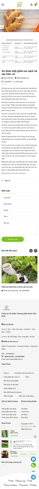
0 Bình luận (19, 81)
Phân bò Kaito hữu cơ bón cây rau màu (17, 287)
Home (12, 21)
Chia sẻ (6, 373)
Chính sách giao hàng (9, 414)
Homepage (23, 454)
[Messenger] (33, 459)
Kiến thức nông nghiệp (11, 381)
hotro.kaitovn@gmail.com (14, 359)
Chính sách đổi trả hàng (9, 417)
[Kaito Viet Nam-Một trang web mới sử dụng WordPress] (19, 4)
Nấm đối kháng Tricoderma (13, 392)
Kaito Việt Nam (8, 78)
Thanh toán (25, 411)
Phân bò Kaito (8, 396)
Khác (27, 377)
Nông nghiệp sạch (21, 21)
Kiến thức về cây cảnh (11, 384)
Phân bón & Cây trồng (11, 290)
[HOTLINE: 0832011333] (33, 465)
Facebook (32, 454)
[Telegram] (33, 477)
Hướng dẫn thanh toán (9, 411)
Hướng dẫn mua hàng (9, 409)
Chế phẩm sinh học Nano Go (24, 373)
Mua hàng (24, 417)
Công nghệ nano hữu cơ (12, 377)
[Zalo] (33, 471)
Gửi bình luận (13, 239)
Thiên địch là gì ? (14, 432)
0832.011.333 (9, 356)
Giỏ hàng (24, 414)
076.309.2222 (19, 356)
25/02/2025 (25, 290)
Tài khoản (24, 409)
